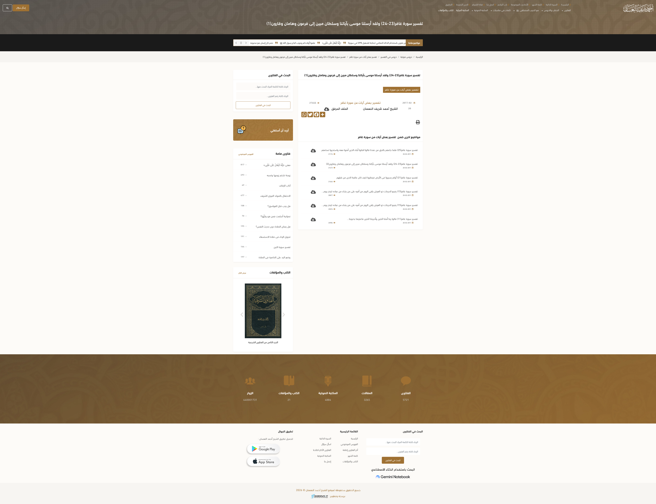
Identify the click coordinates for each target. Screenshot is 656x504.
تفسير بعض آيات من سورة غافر (363, 56)
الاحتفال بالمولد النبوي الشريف (275, 195)
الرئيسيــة (565, 4)
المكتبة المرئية (462, 10)
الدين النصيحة (462, 4)
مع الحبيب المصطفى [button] (527, 10)
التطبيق (448, 4)
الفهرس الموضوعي (245, 153)
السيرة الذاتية (551, 4)
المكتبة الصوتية (324, 455)
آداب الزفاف (284, 185)
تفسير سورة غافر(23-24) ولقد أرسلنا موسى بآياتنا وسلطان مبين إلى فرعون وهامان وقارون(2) (372, 163)
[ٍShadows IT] (319, 496)
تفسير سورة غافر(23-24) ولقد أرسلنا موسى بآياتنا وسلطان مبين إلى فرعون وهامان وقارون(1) (304, 56)
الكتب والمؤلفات (445, 10)
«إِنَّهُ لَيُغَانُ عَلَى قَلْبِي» (355, 42)
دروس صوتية (406, 56)
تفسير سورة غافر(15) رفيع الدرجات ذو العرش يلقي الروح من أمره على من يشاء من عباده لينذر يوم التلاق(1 (371, 205)
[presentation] (242, 313)
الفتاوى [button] (567, 10)
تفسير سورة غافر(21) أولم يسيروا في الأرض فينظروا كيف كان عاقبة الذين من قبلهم (377, 177)
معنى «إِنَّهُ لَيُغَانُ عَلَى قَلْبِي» (276, 165)
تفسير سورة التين (282, 247)
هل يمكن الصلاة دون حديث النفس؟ (273, 226)
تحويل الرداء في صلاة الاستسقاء (274, 236)
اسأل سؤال (326, 444)
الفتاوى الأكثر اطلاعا (322, 450)
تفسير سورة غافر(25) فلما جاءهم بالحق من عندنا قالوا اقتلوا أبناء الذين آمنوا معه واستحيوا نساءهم (370, 150)
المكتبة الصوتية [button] (481, 10)
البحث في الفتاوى (263, 105)
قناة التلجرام (477, 4)
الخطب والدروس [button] (551, 10)
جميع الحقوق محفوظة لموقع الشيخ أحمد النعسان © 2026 (328, 490)
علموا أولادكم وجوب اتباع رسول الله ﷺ (321, 42)
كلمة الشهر (537, 4)
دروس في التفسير (389, 56)
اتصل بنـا (490, 4)
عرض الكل (242, 272)
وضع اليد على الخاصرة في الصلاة (274, 257)
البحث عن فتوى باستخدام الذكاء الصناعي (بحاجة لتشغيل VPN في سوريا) (404, 42)
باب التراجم (502, 4)
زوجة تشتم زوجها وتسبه (278, 175)
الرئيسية (419, 56)
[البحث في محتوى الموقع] (7, 7)
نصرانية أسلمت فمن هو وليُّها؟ (275, 216)
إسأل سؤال (21, 7)
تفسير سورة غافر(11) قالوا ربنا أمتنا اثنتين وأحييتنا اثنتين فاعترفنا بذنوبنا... (382, 218)
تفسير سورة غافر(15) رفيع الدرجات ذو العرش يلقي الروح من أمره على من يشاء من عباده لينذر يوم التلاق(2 (371, 191)
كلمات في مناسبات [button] (502, 10)
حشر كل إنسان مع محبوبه (285, 42)
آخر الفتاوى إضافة (350, 450)
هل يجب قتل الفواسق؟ (279, 206)
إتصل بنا (327, 461)
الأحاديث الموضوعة (519, 4)
